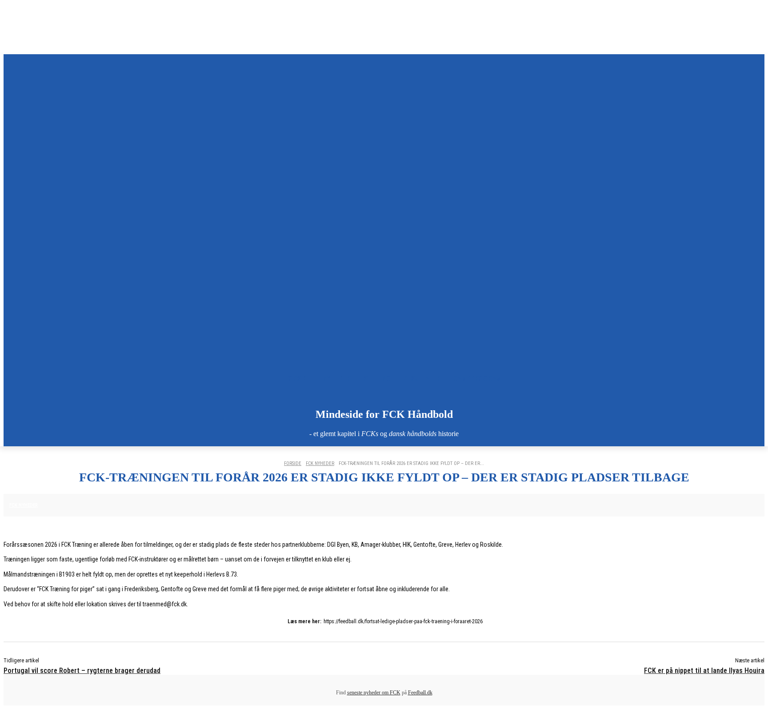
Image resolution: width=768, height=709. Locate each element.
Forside (292, 463)
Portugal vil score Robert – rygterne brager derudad (82, 670)
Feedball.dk (420, 692)
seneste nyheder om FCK (373, 692)
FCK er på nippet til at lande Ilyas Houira (704, 670)
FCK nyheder (320, 463)
